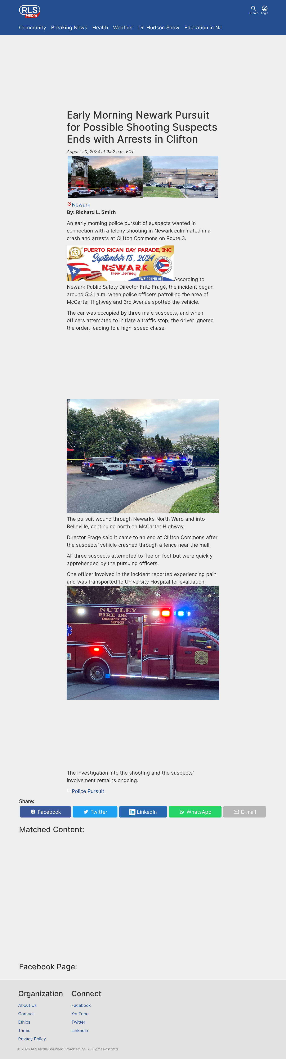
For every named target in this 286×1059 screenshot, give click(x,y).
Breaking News (69, 28)
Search (253, 13)
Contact (26, 1013)
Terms (24, 1030)
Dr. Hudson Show (158, 28)
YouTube (80, 1013)
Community (32, 28)
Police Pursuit (88, 791)
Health (100, 28)
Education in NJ (203, 28)
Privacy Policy (32, 1038)
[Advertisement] (143, 74)
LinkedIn (146, 812)
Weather (123, 28)
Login (264, 13)
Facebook (48, 812)
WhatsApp (198, 812)
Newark (81, 205)
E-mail (248, 812)
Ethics (24, 1022)
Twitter (98, 812)
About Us (27, 1005)
